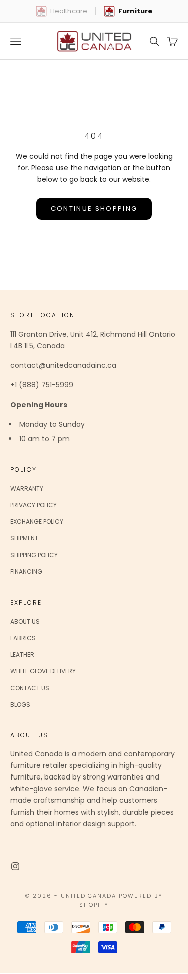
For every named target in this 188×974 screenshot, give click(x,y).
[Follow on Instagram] (15, 866)
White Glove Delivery (43, 671)
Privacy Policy (33, 505)
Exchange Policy (36, 521)
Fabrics (23, 638)
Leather (22, 654)
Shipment (24, 538)
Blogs (20, 704)
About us (25, 621)
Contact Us (29, 688)
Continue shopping (94, 208)
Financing (26, 571)
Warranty (26, 488)
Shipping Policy (34, 555)
